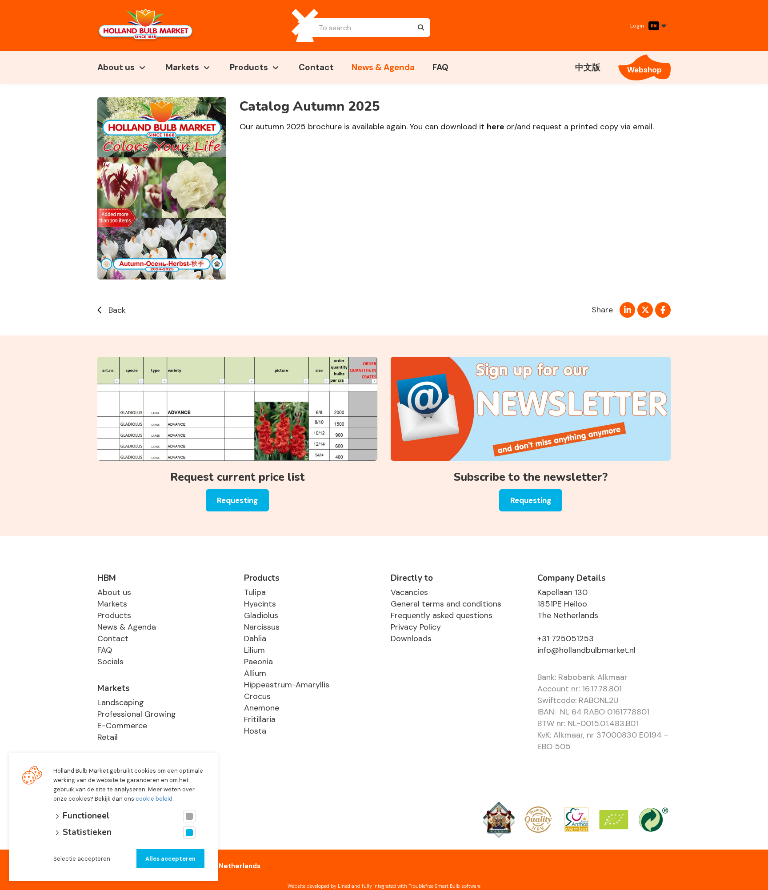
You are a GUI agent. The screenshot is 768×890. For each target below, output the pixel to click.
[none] (421, 27)
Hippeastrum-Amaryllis (286, 684)
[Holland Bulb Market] (145, 25)
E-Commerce (122, 725)
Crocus (257, 696)
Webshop (644, 70)
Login (637, 25)
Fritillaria (260, 719)
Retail (107, 737)
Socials (110, 661)
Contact (316, 67)
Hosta (255, 731)
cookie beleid (154, 798)
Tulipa (255, 592)
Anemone (261, 707)
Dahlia (255, 638)
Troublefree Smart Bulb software (444, 886)
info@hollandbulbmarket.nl (586, 650)
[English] (657, 25)
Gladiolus (261, 615)
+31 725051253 (565, 638)
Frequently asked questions (441, 615)
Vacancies (409, 592)
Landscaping (120, 702)
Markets (182, 67)
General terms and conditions (446, 604)
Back (117, 310)
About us (116, 67)
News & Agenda (383, 67)
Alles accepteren (170, 858)
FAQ (440, 67)
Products (249, 67)
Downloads (411, 638)
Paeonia (258, 661)
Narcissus (262, 627)
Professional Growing (136, 714)
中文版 (587, 67)
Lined (344, 886)
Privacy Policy (416, 627)
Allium (255, 673)
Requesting (237, 500)
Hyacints (260, 604)
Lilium (254, 650)
